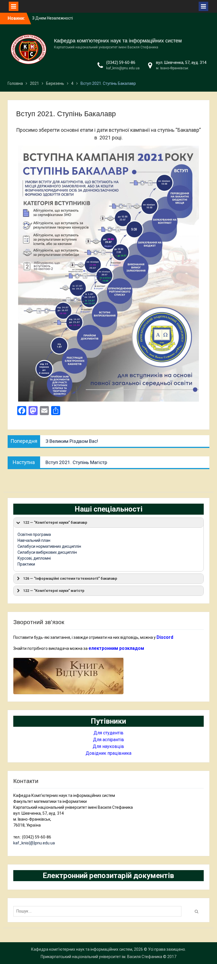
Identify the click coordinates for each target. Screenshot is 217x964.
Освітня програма (34, 534)
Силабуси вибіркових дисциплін (47, 552)
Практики (26, 564)
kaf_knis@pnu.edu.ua (123, 68)
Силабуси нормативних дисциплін (49, 546)
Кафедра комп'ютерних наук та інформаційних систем (118, 41)
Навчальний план (34, 540)
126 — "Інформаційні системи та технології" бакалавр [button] (70, 578)
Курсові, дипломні (34, 558)
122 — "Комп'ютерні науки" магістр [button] (53, 590)
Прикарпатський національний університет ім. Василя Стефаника (101, 956)
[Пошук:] (99, 911)
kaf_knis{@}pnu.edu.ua (34, 843)
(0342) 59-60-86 (120, 62)
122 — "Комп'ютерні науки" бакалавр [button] (55, 522)
